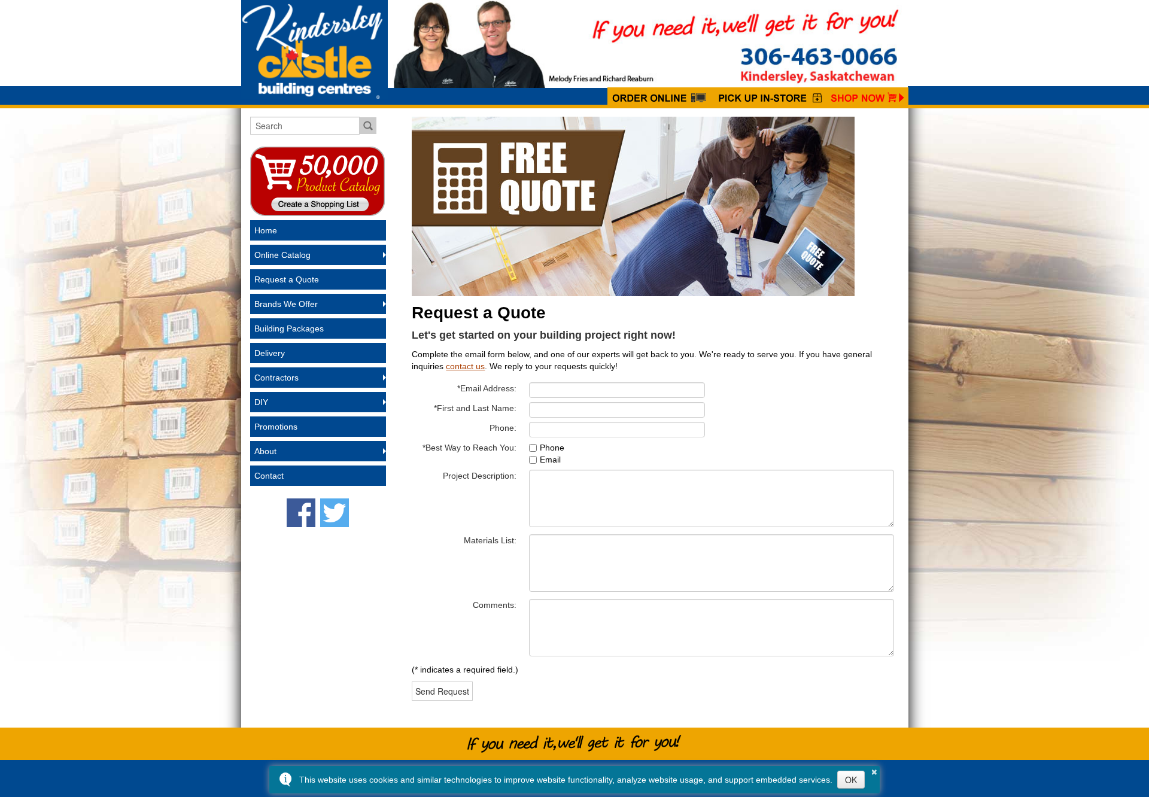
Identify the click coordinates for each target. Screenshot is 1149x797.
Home (265, 230)
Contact (269, 475)
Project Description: (479, 475)
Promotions (275, 426)
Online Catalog (282, 255)
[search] (305, 126)
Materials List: (490, 540)
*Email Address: (486, 388)
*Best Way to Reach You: (469, 447)
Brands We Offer (286, 304)
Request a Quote (286, 279)
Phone (552, 447)
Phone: (503, 428)
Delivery (269, 353)
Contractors (276, 377)
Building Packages (289, 328)
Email (550, 459)
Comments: (494, 605)
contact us (465, 366)
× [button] (874, 770)
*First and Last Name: (475, 408)
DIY (261, 402)
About (265, 451)
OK (851, 780)
